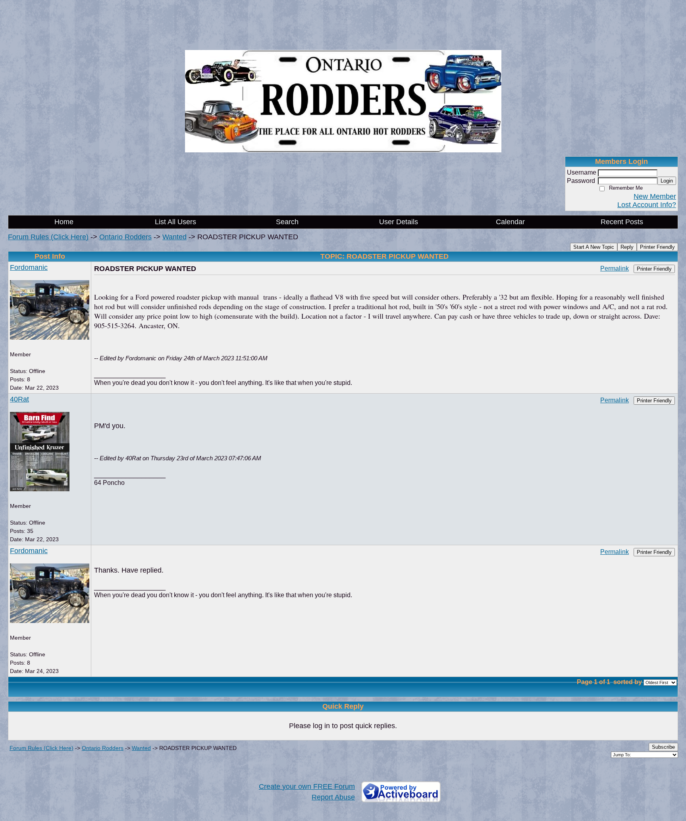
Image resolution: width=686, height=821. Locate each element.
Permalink (614, 268)
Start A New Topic (593, 247)
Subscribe (663, 747)
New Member (655, 196)
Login (667, 181)
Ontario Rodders (125, 237)
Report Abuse (333, 797)
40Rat (19, 399)
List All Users (175, 222)
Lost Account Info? (646, 205)
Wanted (174, 237)
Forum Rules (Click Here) (48, 237)
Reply (627, 247)
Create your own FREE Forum (307, 786)
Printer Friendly (657, 247)
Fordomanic (29, 267)
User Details (398, 222)
